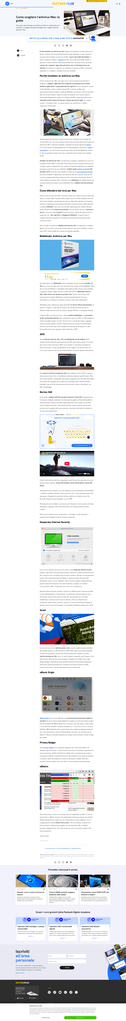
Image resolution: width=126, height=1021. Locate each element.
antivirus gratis (82, 169)
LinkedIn (55, 45)
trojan (90, 147)
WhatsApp (67, 45)
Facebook (63, 45)
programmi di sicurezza (84, 172)
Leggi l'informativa (20, 973)
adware (89, 145)
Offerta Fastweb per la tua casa (97, 1)
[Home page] (63, 3)
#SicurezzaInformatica (50, 848)
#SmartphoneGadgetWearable (63, 848)
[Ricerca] (117, 4)
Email (71, 45)
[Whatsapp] (65, 992)
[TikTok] (54, 992)
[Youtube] (60, 992)
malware (61, 60)
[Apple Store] (20, 998)
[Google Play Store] (32, 998)
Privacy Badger (49, 747)
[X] (76, 992)
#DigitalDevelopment (76, 848)
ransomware (44, 150)
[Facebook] (70, 992)
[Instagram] (49, 992)
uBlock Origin (44, 718)
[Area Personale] (119, 3)
